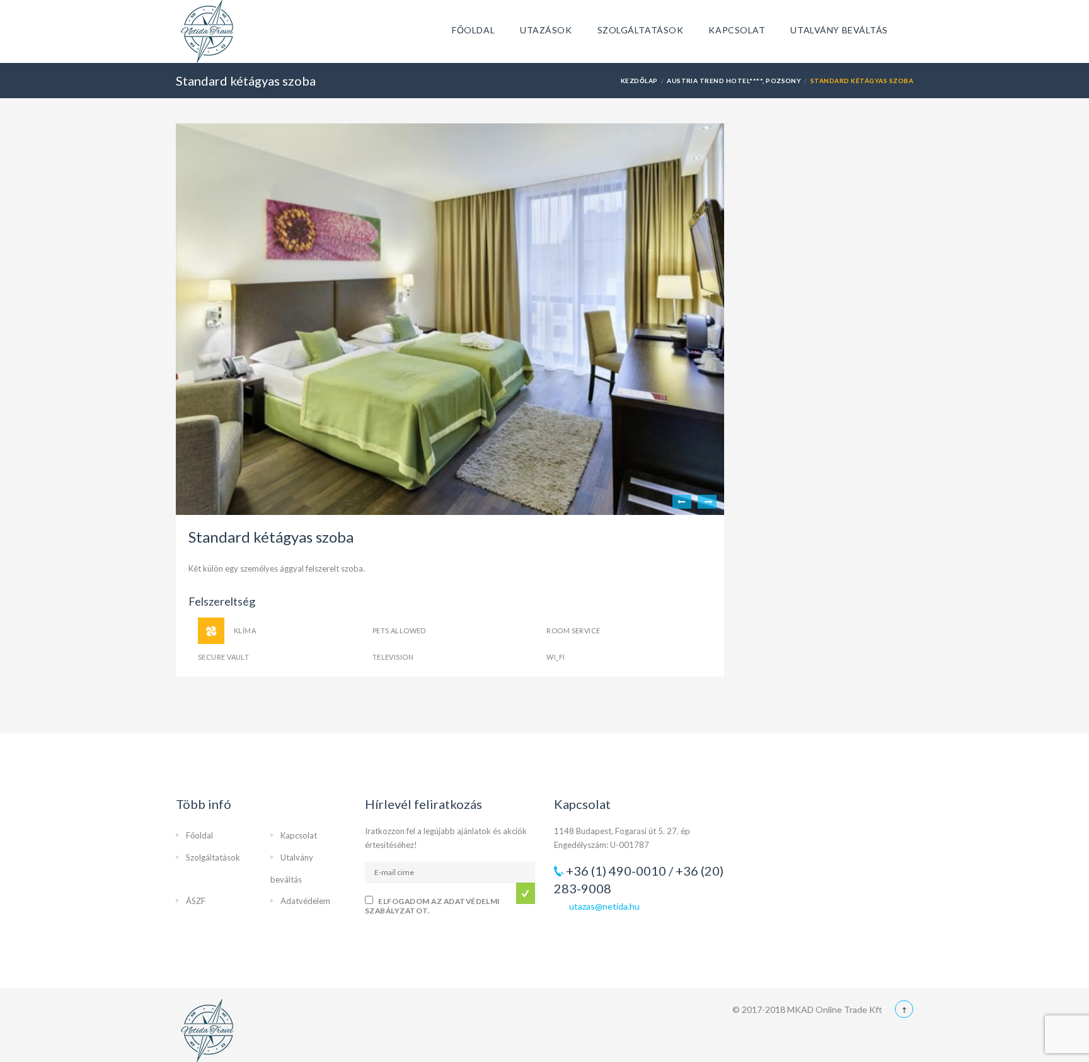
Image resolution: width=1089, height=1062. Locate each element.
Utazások (546, 30)
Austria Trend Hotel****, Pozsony (734, 80)
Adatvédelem (305, 901)
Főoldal (473, 30)
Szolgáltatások (640, 30)
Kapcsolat (736, 30)
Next (707, 502)
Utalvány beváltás (839, 30)
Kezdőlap (639, 80)
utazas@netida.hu (604, 906)
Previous (681, 502)
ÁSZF (195, 901)
